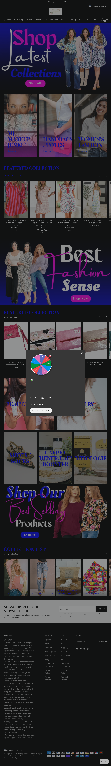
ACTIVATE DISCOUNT (41, 410)
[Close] (82, 352)
